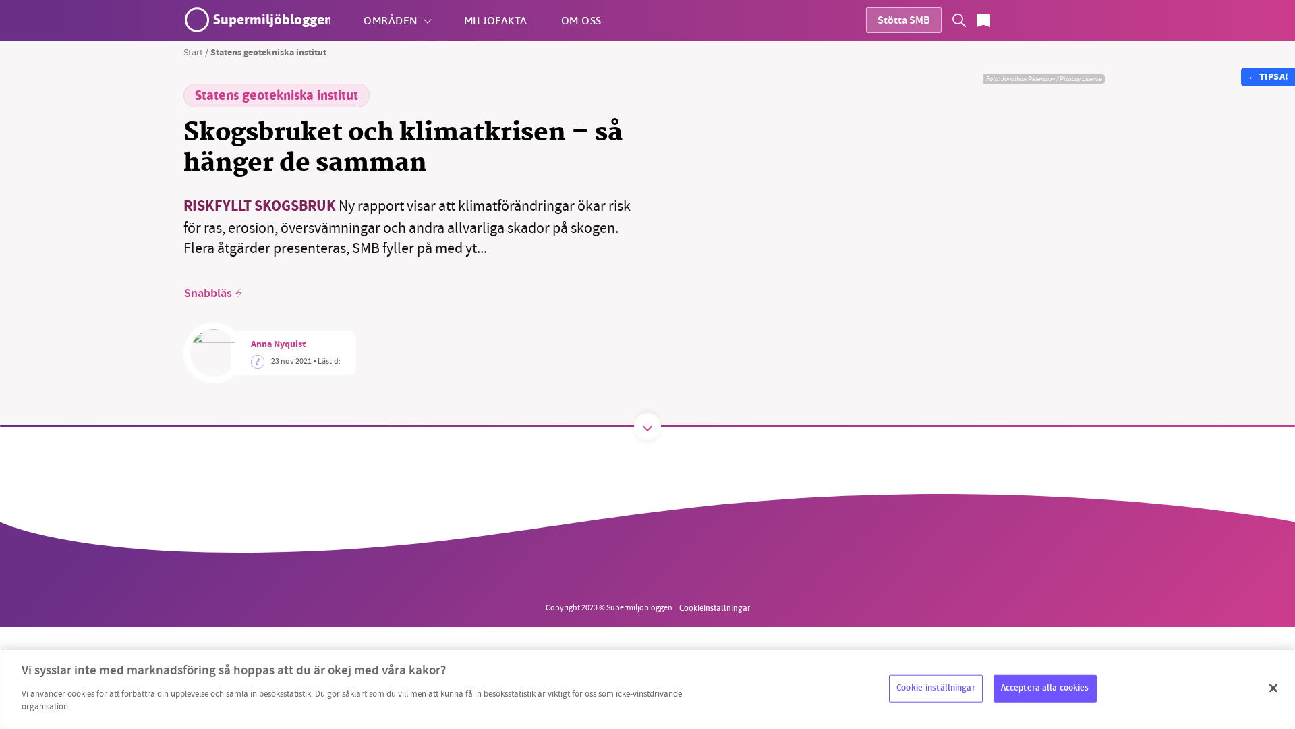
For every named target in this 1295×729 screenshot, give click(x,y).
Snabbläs (208, 293)
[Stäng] (1273, 688)
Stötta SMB (903, 21)
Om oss (581, 20)
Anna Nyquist (278, 345)
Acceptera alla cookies (1045, 688)
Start (193, 52)
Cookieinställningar (714, 607)
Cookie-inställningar (935, 688)
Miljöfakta (495, 20)
